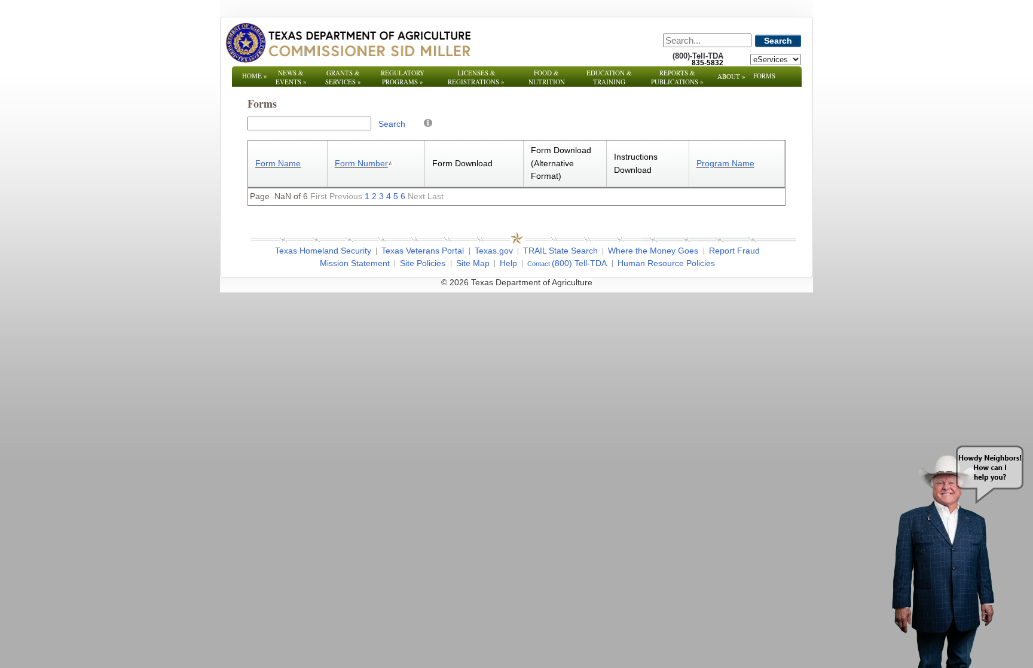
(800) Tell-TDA (579, 263)
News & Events (291, 77)
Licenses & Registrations (476, 77)
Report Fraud (734, 250)
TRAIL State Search (560, 250)
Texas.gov (494, 250)
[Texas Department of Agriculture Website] (348, 42)
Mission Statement (355, 263)
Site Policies (422, 263)
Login (677, 282)
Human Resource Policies (666, 263)
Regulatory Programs (402, 77)
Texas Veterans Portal (422, 250)
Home (254, 75)
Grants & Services (343, 77)
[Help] (428, 122)
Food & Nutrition (546, 77)
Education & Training (609, 77)
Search (778, 40)
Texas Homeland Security (323, 250)
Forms (764, 75)
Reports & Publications (677, 77)
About (731, 76)
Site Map (473, 263)
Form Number (361, 163)
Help (508, 263)
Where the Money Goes (653, 250)
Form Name (278, 163)
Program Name (725, 163)
